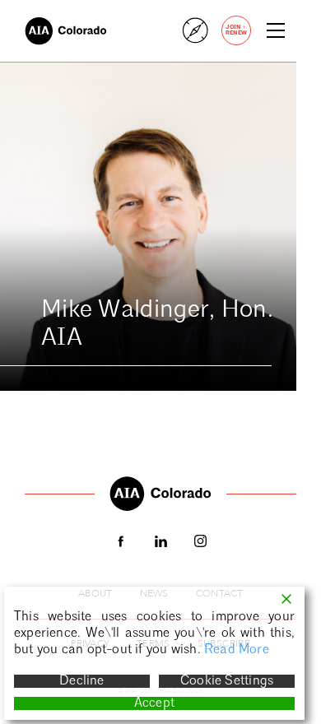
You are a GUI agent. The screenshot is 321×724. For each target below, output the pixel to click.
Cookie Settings (226, 681)
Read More (236, 650)
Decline (81, 681)
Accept (154, 703)
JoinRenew (236, 29)
